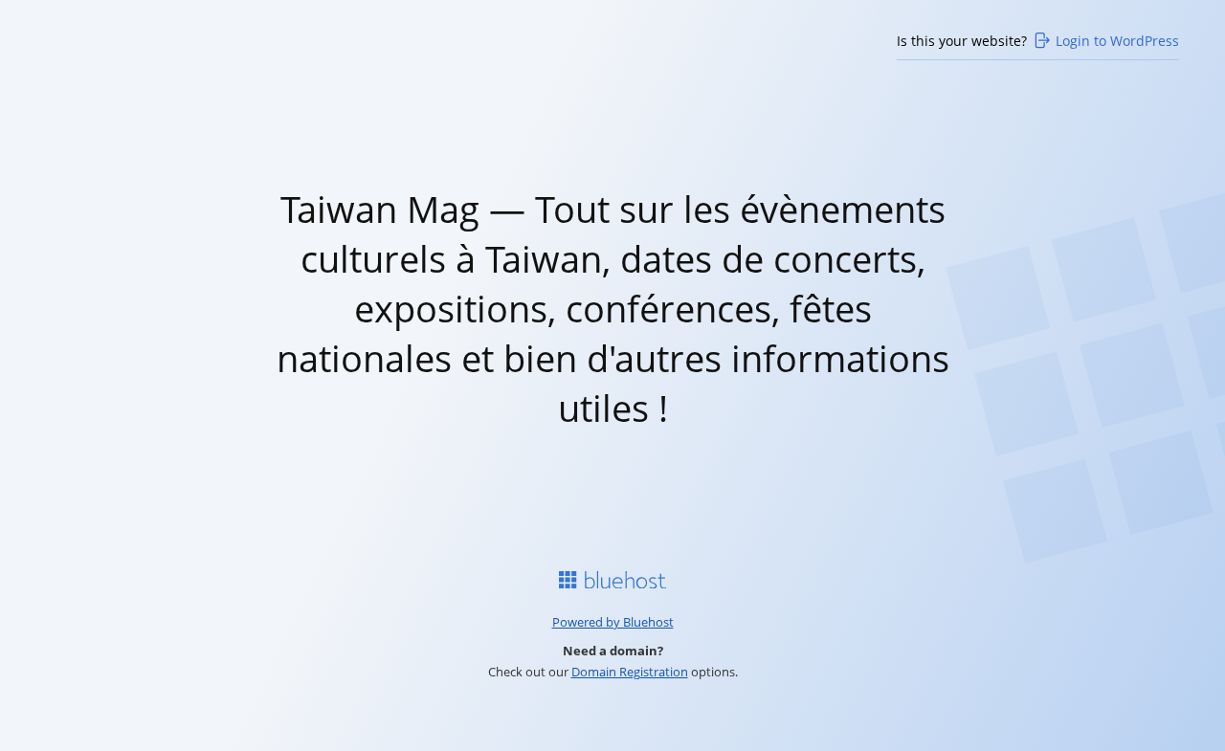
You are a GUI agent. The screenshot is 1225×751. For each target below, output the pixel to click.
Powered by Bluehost (613, 621)
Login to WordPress (1117, 41)
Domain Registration (629, 671)
